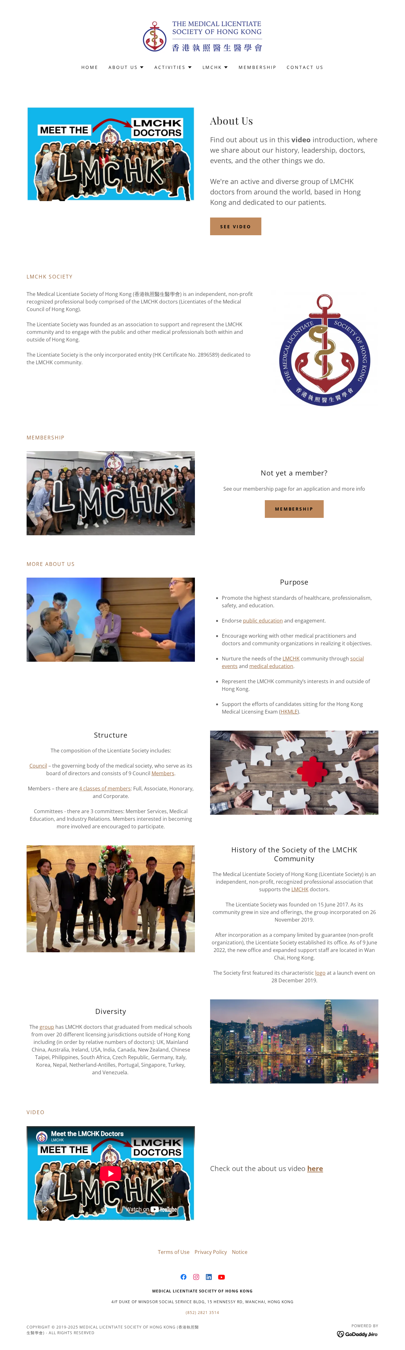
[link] (202, 36)
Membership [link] (258, 67)
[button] (126, 67)
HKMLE (289, 711)
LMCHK (291, 658)
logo (320, 972)
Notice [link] (239, 1252)
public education (263, 620)
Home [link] (89, 67)
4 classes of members (105, 788)
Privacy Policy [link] (211, 1252)
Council (38, 765)
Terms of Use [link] (174, 1252)
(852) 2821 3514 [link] (202, 1312)
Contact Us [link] (305, 67)
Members (163, 773)
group (47, 1026)
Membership (294, 509)
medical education (271, 666)
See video (235, 227)
